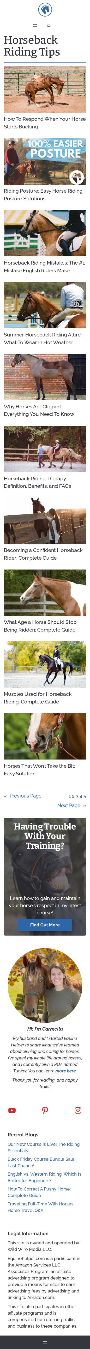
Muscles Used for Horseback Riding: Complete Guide (38, 698)
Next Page (71, 805)
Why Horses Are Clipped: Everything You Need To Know (39, 410)
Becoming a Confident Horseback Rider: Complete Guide (43, 554)
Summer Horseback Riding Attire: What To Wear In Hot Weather (43, 338)
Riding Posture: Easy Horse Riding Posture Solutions (43, 195)
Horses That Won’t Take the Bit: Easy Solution (39, 770)
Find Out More (45, 924)
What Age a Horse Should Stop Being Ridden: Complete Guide (40, 626)
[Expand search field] (49, 25)
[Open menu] (35, 25)
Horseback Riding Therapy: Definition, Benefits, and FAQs (37, 482)
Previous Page (23, 796)
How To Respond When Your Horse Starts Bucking (45, 123)
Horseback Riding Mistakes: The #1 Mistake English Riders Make (44, 266)
